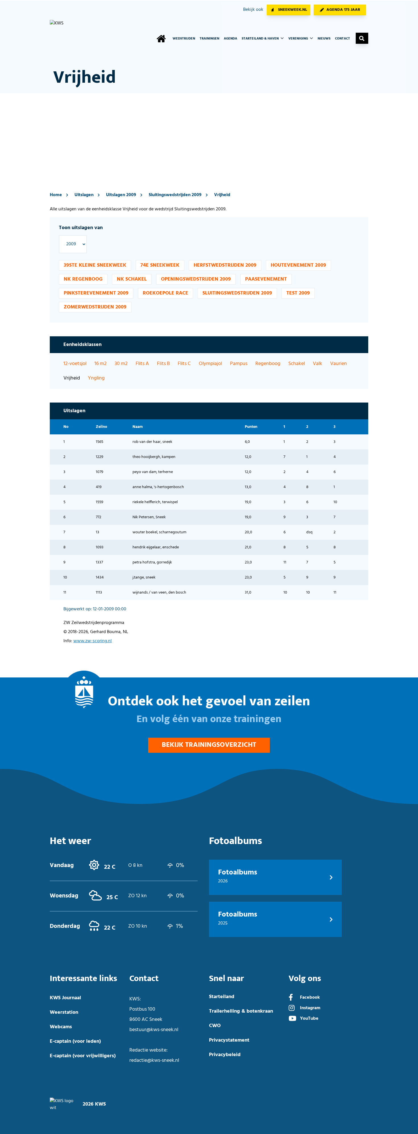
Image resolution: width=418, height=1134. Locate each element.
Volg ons (305, 978)
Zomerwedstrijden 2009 (95, 307)
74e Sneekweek (159, 265)
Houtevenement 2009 (298, 265)
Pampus (238, 364)
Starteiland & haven (261, 39)
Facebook (310, 997)
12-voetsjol (74, 364)
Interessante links (83, 978)
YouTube (309, 1018)
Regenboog (267, 364)
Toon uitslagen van (81, 228)
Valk (317, 364)
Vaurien (338, 364)
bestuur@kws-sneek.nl (153, 1030)
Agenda (230, 39)
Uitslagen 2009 (121, 195)
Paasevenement (266, 279)
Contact (342, 39)
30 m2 (121, 364)
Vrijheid (222, 195)
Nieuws (324, 39)
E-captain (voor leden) (75, 1041)
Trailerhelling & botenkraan (241, 1011)
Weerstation (64, 1012)
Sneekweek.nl (292, 10)
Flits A (142, 364)
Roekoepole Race (165, 293)
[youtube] (292, 1019)
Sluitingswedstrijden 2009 (175, 195)
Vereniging (298, 39)
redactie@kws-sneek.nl (154, 1060)
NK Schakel (132, 279)
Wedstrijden (184, 39)
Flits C (184, 364)
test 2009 (298, 293)
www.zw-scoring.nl (92, 641)
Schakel (296, 364)
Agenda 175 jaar (343, 10)
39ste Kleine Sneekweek (95, 265)
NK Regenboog (83, 279)
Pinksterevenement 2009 (96, 293)
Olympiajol (210, 364)
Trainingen (209, 39)
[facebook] (291, 998)
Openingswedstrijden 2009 (196, 279)
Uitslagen (84, 195)
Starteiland (221, 997)
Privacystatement (229, 1040)
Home (56, 195)
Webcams (61, 1027)
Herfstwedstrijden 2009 (225, 265)
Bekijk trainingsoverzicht (209, 745)
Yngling (96, 378)
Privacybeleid (225, 1055)
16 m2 (100, 364)
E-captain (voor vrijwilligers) (83, 1056)
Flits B (163, 364)
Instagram (310, 1008)
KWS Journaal (65, 998)
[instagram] (292, 1008)
